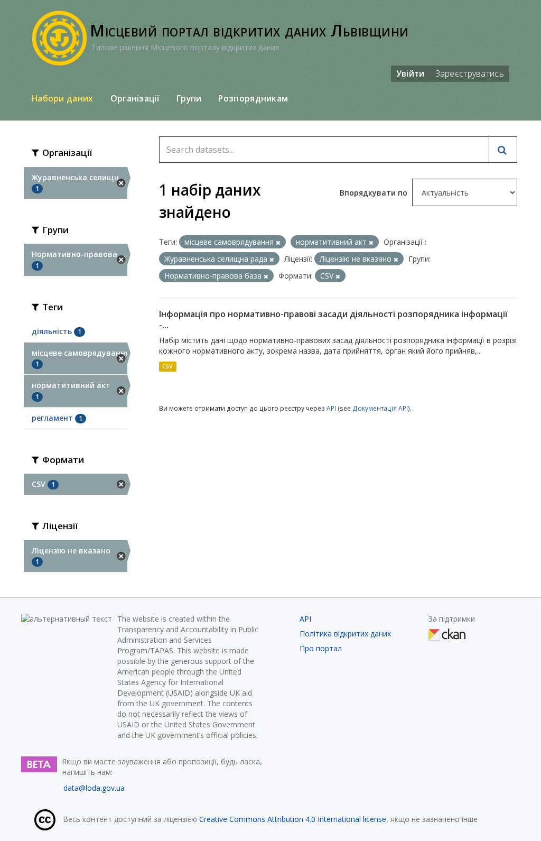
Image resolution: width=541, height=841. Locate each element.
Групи (189, 98)
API (331, 408)
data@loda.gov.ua (94, 788)
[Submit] (503, 149)
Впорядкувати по (374, 193)
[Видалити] (278, 242)
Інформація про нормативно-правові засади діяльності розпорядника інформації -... (333, 319)
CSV (167, 366)
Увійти (410, 73)
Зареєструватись (470, 73)
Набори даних (63, 98)
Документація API (380, 408)
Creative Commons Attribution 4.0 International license (292, 819)
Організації (135, 98)
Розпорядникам (253, 98)
